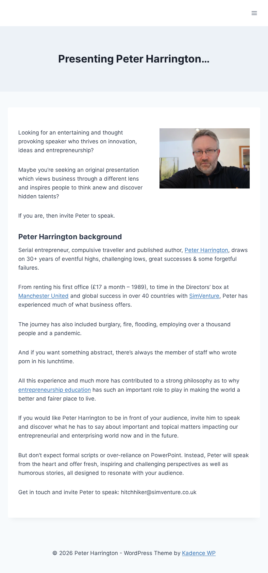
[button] (204, 158)
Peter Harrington (206, 250)
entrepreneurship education (54, 389)
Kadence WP (199, 553)
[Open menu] (254, 13)
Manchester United (43, 296)
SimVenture (204, 296)
